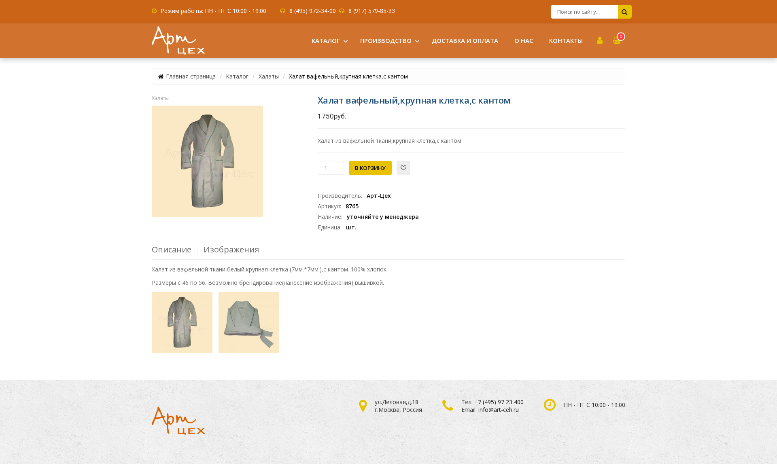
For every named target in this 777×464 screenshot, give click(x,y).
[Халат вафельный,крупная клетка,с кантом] (207, 161)
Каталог (237, 76)
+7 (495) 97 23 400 (499, 402)
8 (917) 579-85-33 (371, 11)
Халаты (269, 76)
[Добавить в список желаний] (403, 168)
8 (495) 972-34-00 (312, 11)
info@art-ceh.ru (498, 409)
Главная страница (191, 76)
